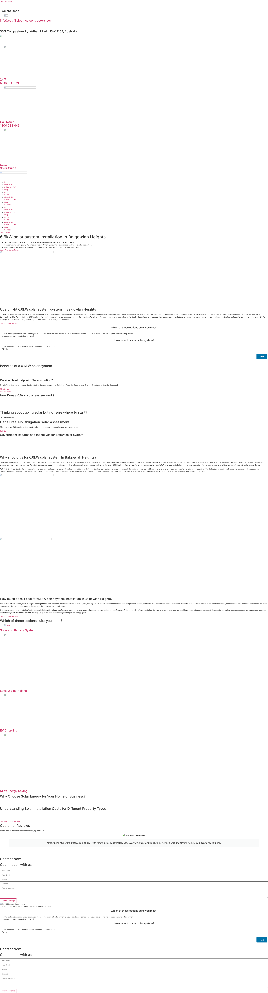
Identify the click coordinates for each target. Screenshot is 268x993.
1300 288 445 (10, 123)
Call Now (3, 431)
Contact (7, 192)
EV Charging (8, 730)
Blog (6, 190)
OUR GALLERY (10, 187)
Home (6, 182)
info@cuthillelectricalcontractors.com (26, 20)
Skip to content (6, 1)
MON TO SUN (9, 81)
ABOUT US (8, 185)
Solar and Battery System (17, 630)
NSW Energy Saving (14, 791)
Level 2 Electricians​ (13, 691)
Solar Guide (8, 167)
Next (262, 357)
